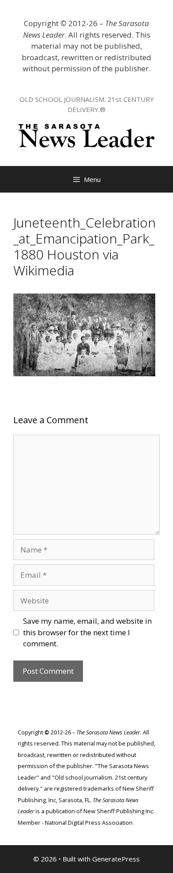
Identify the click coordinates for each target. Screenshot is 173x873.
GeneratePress (116, 858)
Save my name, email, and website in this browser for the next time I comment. (87, 632)
